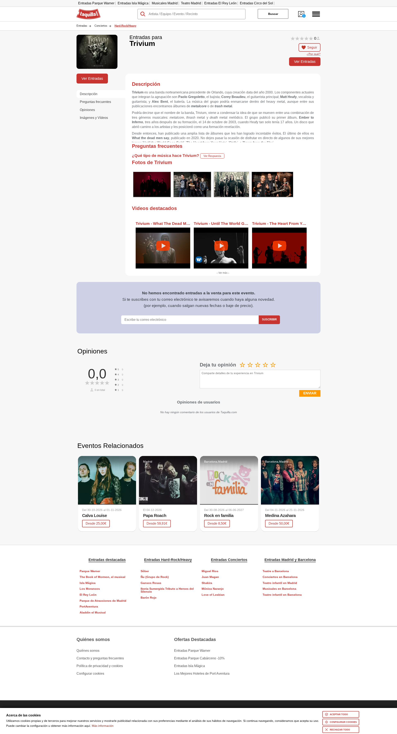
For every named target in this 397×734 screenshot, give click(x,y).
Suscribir (269, 319)
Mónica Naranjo (213, 588)
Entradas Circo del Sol (256, 3)
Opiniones (87, 110)
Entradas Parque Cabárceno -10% (199, 658)
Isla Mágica (88, 583)
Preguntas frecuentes (95, 102)
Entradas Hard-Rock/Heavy (168, 560)
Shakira (207, 583)
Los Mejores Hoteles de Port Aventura (202, 673)
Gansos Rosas (151, 583)
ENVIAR (309, 393)
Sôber (145, 571)
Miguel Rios (210, 571)
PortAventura (89, 606)
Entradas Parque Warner (96, 3)
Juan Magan (210, 577)
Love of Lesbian (213, 594)
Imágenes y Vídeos (94, 117)
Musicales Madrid (165, 3)
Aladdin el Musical (93, 612)
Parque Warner (90, 571)
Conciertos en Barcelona (280, 577)
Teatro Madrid (191, 3)
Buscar (273, 14)
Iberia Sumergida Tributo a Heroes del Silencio (167, 590)
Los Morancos (90, 588)
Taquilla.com (86, 10)
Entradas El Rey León (220, 3)
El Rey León (88, 594)
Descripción (88, 94)
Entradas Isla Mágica (133, 3)
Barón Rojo (149, 597)
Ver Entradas (305, 61)
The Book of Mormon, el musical (102, 577)
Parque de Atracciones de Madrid (103, 600)
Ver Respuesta (212, 156)
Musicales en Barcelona (279, 588)
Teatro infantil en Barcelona (282, 594)
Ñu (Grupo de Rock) (155, 577)
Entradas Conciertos (229, 560)
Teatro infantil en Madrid (280, 583)
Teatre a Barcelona (276, 571)
